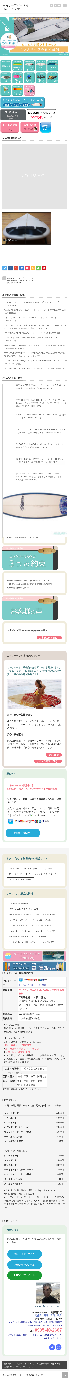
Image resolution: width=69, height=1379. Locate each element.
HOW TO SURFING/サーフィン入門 (23, 909)
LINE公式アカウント (24, 1275)
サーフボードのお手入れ (45, 914)
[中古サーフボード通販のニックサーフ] (16, 7)
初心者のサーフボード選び (20, 914)
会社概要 (8, 1363)
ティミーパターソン (32, 869)
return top (65, 1375)
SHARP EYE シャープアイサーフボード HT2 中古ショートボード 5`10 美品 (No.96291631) (20, 280)
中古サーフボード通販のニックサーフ (28, 1375)
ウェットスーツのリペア (45, 931)
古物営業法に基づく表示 (14, 1367)
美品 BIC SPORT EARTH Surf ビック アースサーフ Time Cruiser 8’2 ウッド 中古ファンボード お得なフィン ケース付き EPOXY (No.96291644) (41, 403)
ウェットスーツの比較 (18, 925)
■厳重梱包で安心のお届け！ (18, 588)
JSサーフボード (15, 874)
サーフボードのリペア (18, 920)
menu (67, 4)
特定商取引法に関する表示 (48, 1363)
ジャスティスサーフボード (20, 880)
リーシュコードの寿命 (42, 920)
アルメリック (14, 869)
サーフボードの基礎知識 (18, 903)
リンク (31, 1367)
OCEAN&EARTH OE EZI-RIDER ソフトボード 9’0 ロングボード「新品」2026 (34, 368)
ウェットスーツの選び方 (42, 925)
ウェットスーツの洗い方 (20, 931)
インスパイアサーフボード (45, 874)
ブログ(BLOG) (48, 942)
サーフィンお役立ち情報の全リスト (23, 942)
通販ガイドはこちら (23, 833)
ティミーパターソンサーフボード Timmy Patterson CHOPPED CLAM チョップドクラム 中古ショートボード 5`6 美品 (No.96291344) (40, 477)
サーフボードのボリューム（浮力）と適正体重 (27, 936)
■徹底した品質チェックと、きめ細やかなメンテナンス (29, 580)
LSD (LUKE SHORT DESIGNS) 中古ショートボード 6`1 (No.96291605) (32, 333)
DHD (28, 874)
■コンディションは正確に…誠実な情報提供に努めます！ (29, 584)
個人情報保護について (24, 1363)
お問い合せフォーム (24, 1264)
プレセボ (48, 869)
